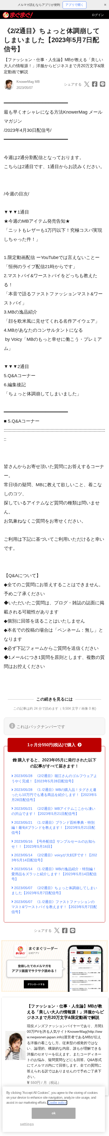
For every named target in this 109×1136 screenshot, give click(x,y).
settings (27, 1124)
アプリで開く (74, 5)
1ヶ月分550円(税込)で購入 (51, 745)
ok (54, 1113)
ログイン (98, 15)
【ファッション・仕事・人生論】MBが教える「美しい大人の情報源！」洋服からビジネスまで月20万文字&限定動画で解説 (54, 66)
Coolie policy (57, 1102)
